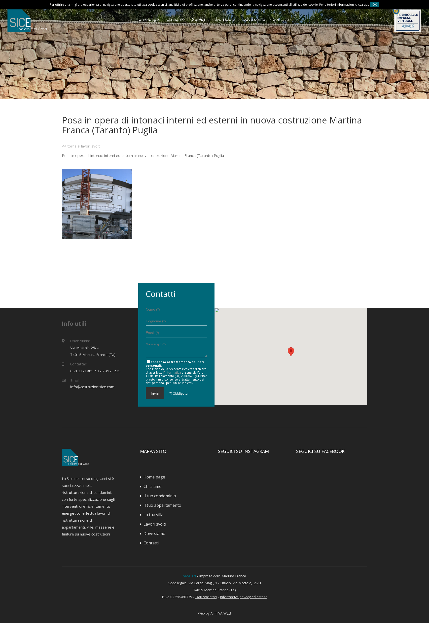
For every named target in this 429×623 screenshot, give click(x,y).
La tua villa (153, 514)
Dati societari (206, 596)
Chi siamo (175, 19)
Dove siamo (254, 19)
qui (366, 4)
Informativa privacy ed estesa (243, 596)
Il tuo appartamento (162, 505)
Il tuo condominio (159, 496)
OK (374, 4)
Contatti (281, 19)
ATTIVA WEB (221, 613)
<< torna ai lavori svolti (81, 146)
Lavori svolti (223, 19)
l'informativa (172, 372)
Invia (155, 393)
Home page (147, 19)
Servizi (198, 19)
